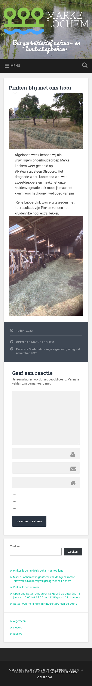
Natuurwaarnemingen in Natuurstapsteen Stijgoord (45, 603)
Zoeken (15, 546)
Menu (15, 66)
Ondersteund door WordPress (38, 669)
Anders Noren (64, 672)
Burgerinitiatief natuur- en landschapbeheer (46, 45)
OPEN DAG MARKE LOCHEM (35, 342)
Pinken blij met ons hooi (40, 87)
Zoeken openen (84, 65)
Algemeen (19, 621)
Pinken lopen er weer (26, 587)
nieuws (17, 627)
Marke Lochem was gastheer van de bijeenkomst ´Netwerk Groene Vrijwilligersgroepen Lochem (44, 579)
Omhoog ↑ (46, 677)
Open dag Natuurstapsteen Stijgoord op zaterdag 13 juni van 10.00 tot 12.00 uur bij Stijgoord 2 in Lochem (46, 595)
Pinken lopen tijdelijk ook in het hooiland (38, 570)
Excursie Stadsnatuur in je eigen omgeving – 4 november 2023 (48, 351)
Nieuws (17, 633)
